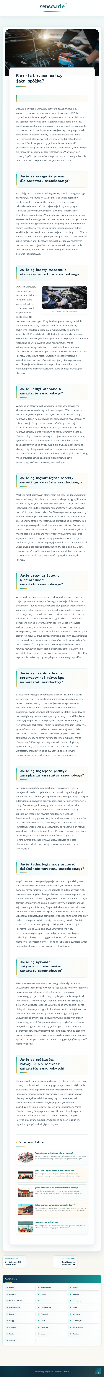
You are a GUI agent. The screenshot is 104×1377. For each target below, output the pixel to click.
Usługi (43, 1334)
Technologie (77, 1321)
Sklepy (11, 1321)
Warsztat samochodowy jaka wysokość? (54, 1153)
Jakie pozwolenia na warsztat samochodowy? (56, 1187)
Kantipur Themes (63, 1372)
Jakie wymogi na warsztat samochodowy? (55, 1205)
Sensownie (52, 6)
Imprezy (76, 1294)
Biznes (11, 1288)
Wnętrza (76, 1334)
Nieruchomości (14, 1307)
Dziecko (76, 1288)
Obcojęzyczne (46, 1307)
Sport (43, 1321)
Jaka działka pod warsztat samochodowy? (55, 1170)
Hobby (43, 1294)
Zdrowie (12, 1340)
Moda (43, 1301)
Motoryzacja (77, 1301)
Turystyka (44, 1327)
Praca (75, 1307)
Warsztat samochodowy (46, 1222)
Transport (13, 1327)
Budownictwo (46, 1288)
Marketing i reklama (17, 1301)
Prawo (11, 1314)
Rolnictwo (76, 1314)
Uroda (11, 1334)
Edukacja (12, 1294)
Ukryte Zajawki (78, 1327)
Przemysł (44, 1314)
